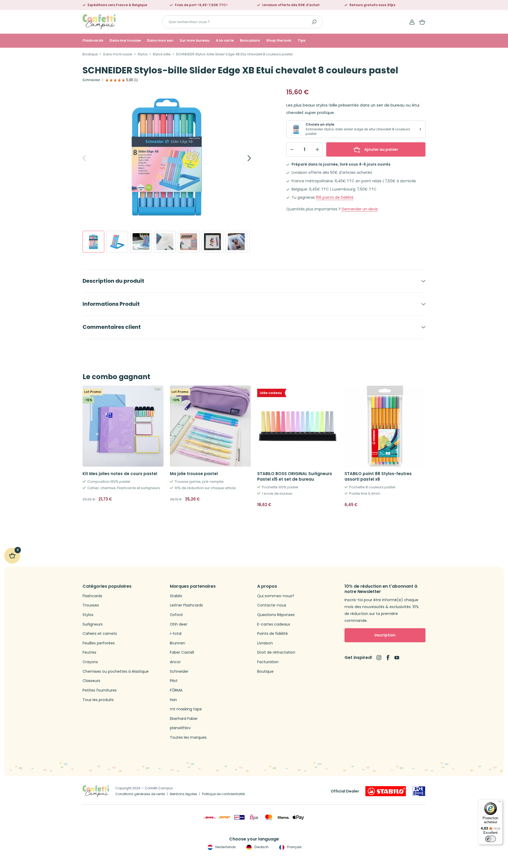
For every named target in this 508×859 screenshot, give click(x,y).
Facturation (268, 662)
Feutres (89, 652)
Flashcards (93, 40)
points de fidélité (334, 197)
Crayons (90, 662)
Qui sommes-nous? (275, 596)
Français (294, 846)
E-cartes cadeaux (273, 624)
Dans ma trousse (125, 40)
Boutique (90, 54)
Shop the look (278, 40)
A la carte (225, 40)
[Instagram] (379, 657)
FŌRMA (176, 690)
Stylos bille (162, 54)
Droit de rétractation (276, 652)
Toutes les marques (188, 737)
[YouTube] (396, 657)
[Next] (243, 158)
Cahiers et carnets (100, 633)
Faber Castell (182, 652)
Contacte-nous (271, 605)
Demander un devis (360, 209)
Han (173, 699)
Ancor (175, 662)
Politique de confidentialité (223, 794)
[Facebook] (387, 657)
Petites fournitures (100, 690)
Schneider (91, 80)
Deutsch (261, 846)
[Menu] (499, 802)
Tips (301, 40)
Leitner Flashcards (186, 605)
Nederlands (225, 846)
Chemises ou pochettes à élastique (116, 671)
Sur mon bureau (195, 40)
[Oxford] (418, 791)
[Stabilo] (385, 791)
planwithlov (180, 727)
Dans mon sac (160, 40)
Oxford (176, 614)
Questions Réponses (276, 614)
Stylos (143, 54)
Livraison (265, 643)
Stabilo (176, 596)
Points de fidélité (272, 633)
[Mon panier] (422, 22)
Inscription (385, 635)
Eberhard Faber (184, 718)
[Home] (99, 21)
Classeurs (91, 680)
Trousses (91, 605)
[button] (332, 505)
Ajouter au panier (381, 149)
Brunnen (177, 643)
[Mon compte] (412, 22)
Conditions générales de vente (140, 794)
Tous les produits (98, 699)
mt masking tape (186, 709)
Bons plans (250, 40)
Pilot (174, 680)
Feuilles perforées (99, 643)
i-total (176, 633)
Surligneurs (93, 624)
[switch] (490, 839)
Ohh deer (178, 624)
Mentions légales (183, 794)
